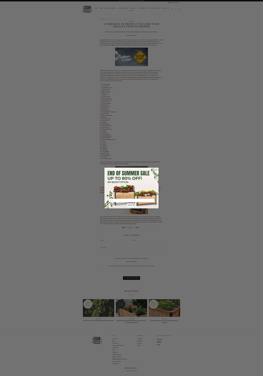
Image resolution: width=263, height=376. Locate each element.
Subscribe (131, 205)
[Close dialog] (156, 170)
